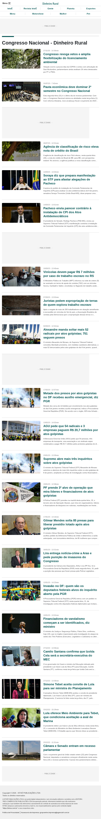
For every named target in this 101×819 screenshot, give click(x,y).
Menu (12, 14)
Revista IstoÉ (30, 9)
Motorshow (37, 14)
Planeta (71, 9)
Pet (88, 14)
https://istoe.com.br (10, 808)
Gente (50, 9)
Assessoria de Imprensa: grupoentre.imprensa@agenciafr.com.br (45, 812)
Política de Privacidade (10, 812)
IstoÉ (10, 9)
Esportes (90, 9)
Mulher (63, 14)
